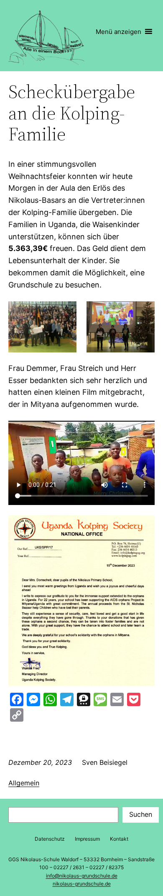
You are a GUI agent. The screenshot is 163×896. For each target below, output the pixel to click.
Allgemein (23, 783)
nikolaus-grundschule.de (82, 883)
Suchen (140, 814)
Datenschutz (50, 839)
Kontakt (119, 839)
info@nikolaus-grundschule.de (81, 876)
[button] (118, 31)
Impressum (87, 839)
